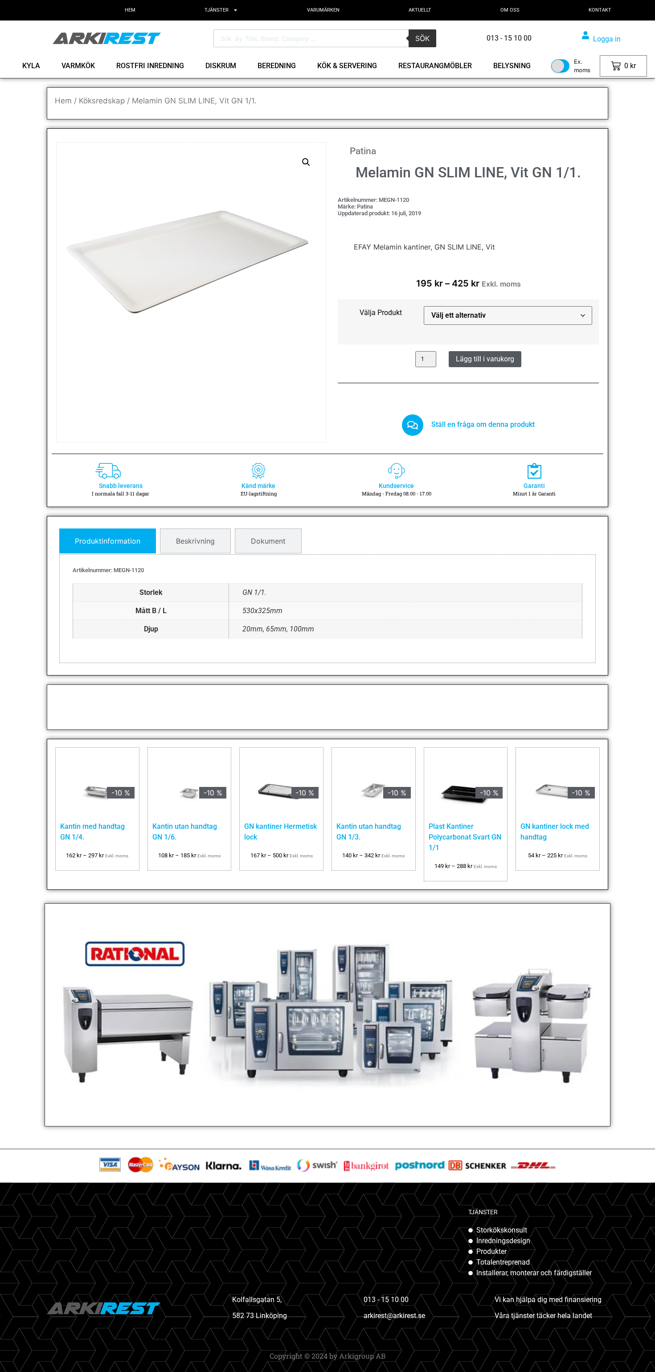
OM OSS (510, 10)
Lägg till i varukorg (485, 359)
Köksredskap (102, 100)
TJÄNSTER (217, 10)
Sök (422, 38)
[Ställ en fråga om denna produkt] (412, 425)
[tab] (107, 540)
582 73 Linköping (259, 1315)
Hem (63, 100)
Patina (363, 151)
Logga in (607, 39)
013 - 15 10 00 (386, 1299)
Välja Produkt (381, 312)
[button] (306, 162)
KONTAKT (600, 10)
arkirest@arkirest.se (394, 1315)
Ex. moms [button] (582, 66)
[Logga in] (585, 35)
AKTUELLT (420, 10)
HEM (130, 10)
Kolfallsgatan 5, (257, 1299)
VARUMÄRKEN (323, 10)
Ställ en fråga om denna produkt (483, 424)
